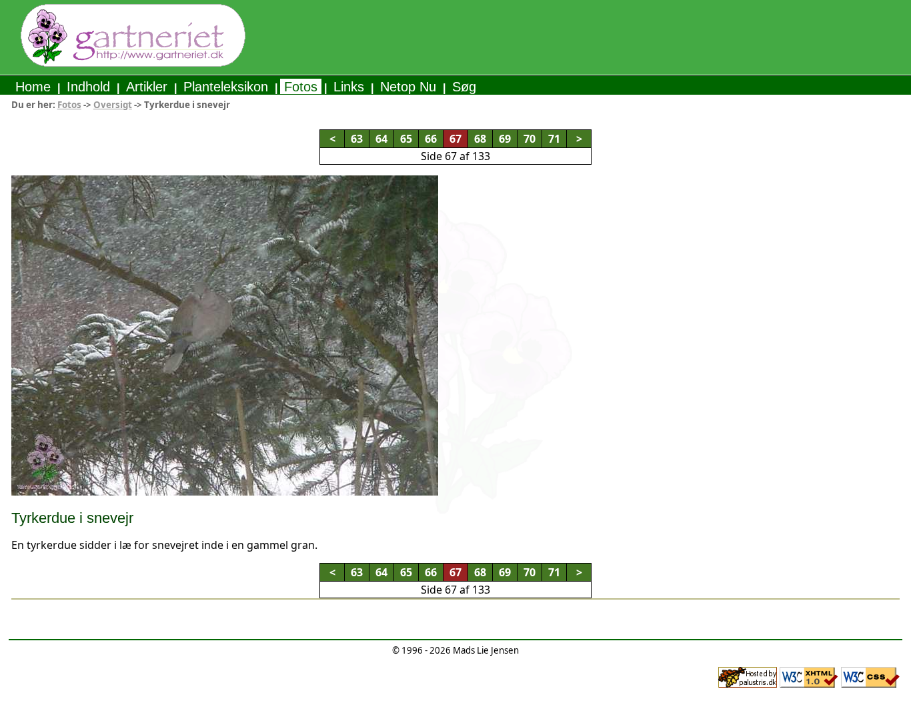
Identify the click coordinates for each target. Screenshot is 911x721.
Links (348, 86)
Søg (464, 86)
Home (33, 86)
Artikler (146, 86)
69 (505, 138)
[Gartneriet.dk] (133, 63)
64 (381, 138)
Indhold (88, 86)
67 (455, 138)
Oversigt (112, 105)
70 (530, 138)
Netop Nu (408, 86)
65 (406, 138)
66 (431, 138)
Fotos (300, 86)
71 (554, 138)
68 (480, 138)
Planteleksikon (225, 86)
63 (357, 138)
